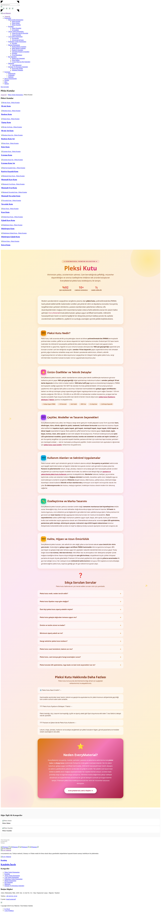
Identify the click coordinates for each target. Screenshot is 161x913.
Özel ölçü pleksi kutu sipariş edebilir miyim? (56, 609)
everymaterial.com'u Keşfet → (80, 790)
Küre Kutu (5, 147)
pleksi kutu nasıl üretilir (53, 445)
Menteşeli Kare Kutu (9, 180)
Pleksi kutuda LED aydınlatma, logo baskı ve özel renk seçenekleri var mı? (67, 665)
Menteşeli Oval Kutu (9, 188)
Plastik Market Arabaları (19, 46)
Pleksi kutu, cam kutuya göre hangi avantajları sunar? (60, 657)
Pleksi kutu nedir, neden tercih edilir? (54, 593)
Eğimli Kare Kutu (8, 220)
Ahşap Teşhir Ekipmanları (16, 31)
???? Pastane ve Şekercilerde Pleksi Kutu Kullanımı (58, 723)
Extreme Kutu (6, 155)
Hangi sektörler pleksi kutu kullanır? (53, 641)
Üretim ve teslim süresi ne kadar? (52, 625)
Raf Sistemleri (12, 57)
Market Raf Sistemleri (18, 58)
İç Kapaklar (15, 30)
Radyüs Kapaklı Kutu (9, 171)
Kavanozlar (15, 38)
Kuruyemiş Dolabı (17, 68)
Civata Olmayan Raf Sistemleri (21, 62)
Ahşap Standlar (16, 35)
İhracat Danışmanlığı (10, 78)
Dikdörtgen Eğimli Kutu (10, 237)
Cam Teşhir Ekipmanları (15, 36)
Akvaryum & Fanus (18, 40)
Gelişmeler (11, 75)
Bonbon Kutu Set (8, 139)
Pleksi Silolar (16, 23)
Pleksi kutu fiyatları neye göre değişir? (54, 601)
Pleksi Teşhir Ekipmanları (15, 20)
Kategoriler (7, 18)
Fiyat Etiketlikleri (17, 55)
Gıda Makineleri (17, 65)
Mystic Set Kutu (7, 131)
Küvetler (14, 43)
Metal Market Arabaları (19, 48)
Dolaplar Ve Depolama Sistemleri (18, 67)
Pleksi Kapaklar (16, 28)
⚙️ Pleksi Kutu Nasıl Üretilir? (50, 690)
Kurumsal (7, 72)
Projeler (6, 80)
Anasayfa (7, 16)
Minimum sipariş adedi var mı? (51, 633)
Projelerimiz (4, 841)
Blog (5, 82)
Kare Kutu (5, 212)
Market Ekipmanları (14, 45)
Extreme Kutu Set (8, 163)
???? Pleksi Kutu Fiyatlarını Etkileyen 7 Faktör (56, 706)
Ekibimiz (11, 77)
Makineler (11, 63)
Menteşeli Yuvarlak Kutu (10, 196)
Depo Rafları (16, 60)
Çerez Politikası (9, 910)
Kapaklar (11, 26)
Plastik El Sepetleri (17, 50)
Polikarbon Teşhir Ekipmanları (17, 41)
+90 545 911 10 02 (11, 896)
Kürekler (14, 53)
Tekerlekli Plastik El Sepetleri (20, 51)
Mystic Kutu (6, 106)
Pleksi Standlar (16, 25)
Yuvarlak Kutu (7, 204)
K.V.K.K (7, 909)
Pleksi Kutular (16, 21)
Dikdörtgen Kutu (7, 229)
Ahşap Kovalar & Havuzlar (20, 33)
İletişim (6, 83)
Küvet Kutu (5, 245)
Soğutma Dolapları (17, 70)
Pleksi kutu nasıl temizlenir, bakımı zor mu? (56, 649)
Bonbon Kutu (6, 114)
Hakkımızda (11, 73)
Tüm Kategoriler (5, 840)
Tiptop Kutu (6, 122)
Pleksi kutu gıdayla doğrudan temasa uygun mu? (58, 617)
